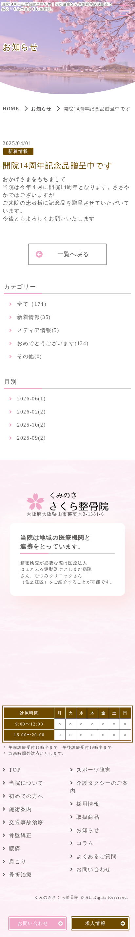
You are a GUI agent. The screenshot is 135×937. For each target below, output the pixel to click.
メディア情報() (38, 330)
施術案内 (20, 809)
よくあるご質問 (96, 856)
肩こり (17, 861)
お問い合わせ (93, 869)
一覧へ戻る (73, 254)
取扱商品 (87, 817)
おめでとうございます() (52, 343)
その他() (29, 356)
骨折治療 (20, 874)
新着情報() (34, 317)
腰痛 (14, 848)
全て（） (33, 304)
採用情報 (87, 804)
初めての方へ (26, 796)
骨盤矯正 (20, 835)
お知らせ (41, 108)
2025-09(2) (31, 438)
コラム (85, 843)
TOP (15, 770)
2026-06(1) (31, 398)
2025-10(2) (31, 425)
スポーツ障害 (93, 770)
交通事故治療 (26, 822)
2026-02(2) (31, 411)
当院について (26, 783)
